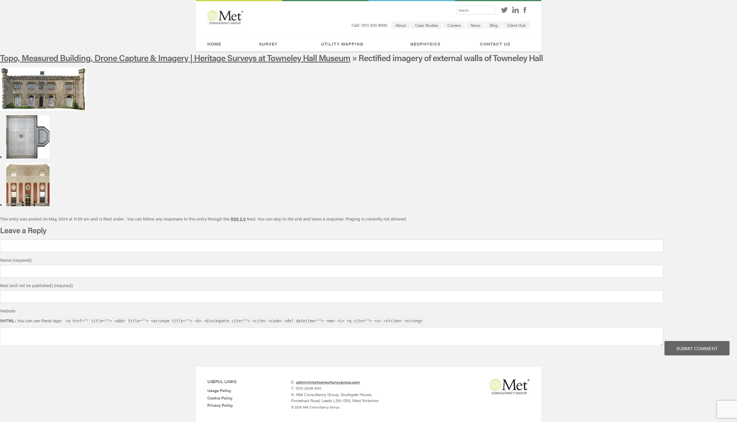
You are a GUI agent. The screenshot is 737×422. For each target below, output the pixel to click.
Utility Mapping (342, 44)
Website (8, 311)
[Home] (225, 23)
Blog (494, 25)
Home (214, 44)
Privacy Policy (220, 405)
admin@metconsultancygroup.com (328, 382)
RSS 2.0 (238, 219)
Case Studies (426, 25)
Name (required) (16, 260)
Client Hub (516, 25)
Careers (454, 25)
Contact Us (495, 44)
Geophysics (425, 44)
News (475, 25)
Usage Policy (219, 390)
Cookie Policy (220, 398)
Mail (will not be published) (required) (36, 285)
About (400, 25)
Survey (268, 44)
